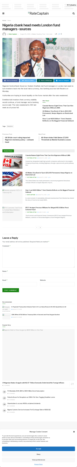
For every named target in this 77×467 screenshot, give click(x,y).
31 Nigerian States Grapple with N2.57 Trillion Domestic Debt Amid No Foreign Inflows (33, 383)
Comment (6, 246)
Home (4, 20)
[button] (74, 432)
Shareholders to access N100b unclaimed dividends (24, 403)
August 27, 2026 (17, 309)
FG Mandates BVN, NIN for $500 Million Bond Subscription (25, 391)
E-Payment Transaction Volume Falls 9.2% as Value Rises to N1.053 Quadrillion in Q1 (38, 307)
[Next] (40, 227)
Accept (38, 449)
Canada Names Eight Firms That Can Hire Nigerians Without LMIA (48, 155)
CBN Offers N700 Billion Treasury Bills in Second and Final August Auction (35, 314)
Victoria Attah (31, 158)
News (9, 20)
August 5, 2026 (42, 158)
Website (43, 280)
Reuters (10, 126)
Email (5, 280)
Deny (38, 454)
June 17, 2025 (42, 212)
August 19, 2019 (25, 34)
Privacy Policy (38, 464)
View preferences (38, 460)
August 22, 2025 (42, 194)
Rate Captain (13, 34)
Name (5, 271)
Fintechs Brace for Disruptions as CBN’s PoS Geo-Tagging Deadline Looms (31, 397)
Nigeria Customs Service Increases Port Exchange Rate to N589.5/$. (29, 410)
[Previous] (36, 227)
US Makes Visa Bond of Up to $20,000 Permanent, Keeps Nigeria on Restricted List (58, 113)
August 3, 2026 (42, 177)
